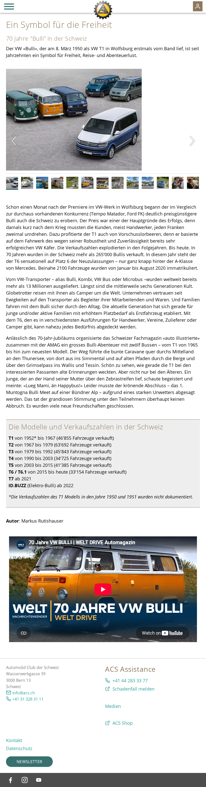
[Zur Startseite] (103, 10)
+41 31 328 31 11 (27, 699)
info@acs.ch (23, 693)
